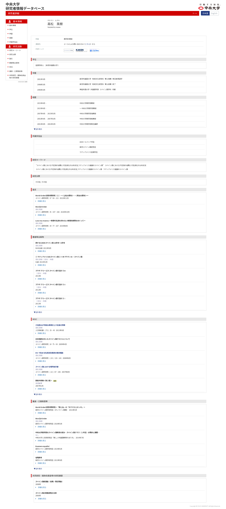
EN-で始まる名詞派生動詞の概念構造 (49, 352)
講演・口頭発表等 (15, 71)
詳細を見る (42, 201)
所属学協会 (13, 42)
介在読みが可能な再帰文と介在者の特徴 (50, 325)
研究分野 (12, 54)
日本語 (205, 13)
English (214, 13)
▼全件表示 (38, 129)
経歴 (11, 38)
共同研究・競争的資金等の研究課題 (17, 76)
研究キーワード (15, 50)
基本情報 (12, 25)
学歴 (11, 33)
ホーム (195, 13)
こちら (87, 44)
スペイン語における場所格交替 (46, 366)
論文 (11, 58)
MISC (11, 67)
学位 (11, 29)
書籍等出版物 (14, 63)
